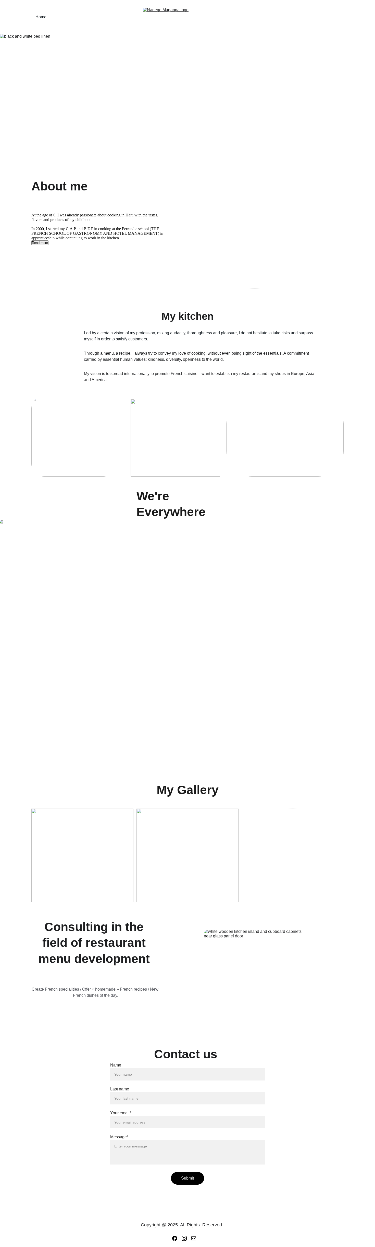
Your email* (120, 1113)
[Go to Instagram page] (184, 1238)
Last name (119, 1089)
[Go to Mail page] (193, 1238)
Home (40, 17)
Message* (119, 1137)
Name (115, 1065)
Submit (187, 1178)
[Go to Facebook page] (174, 1238)
